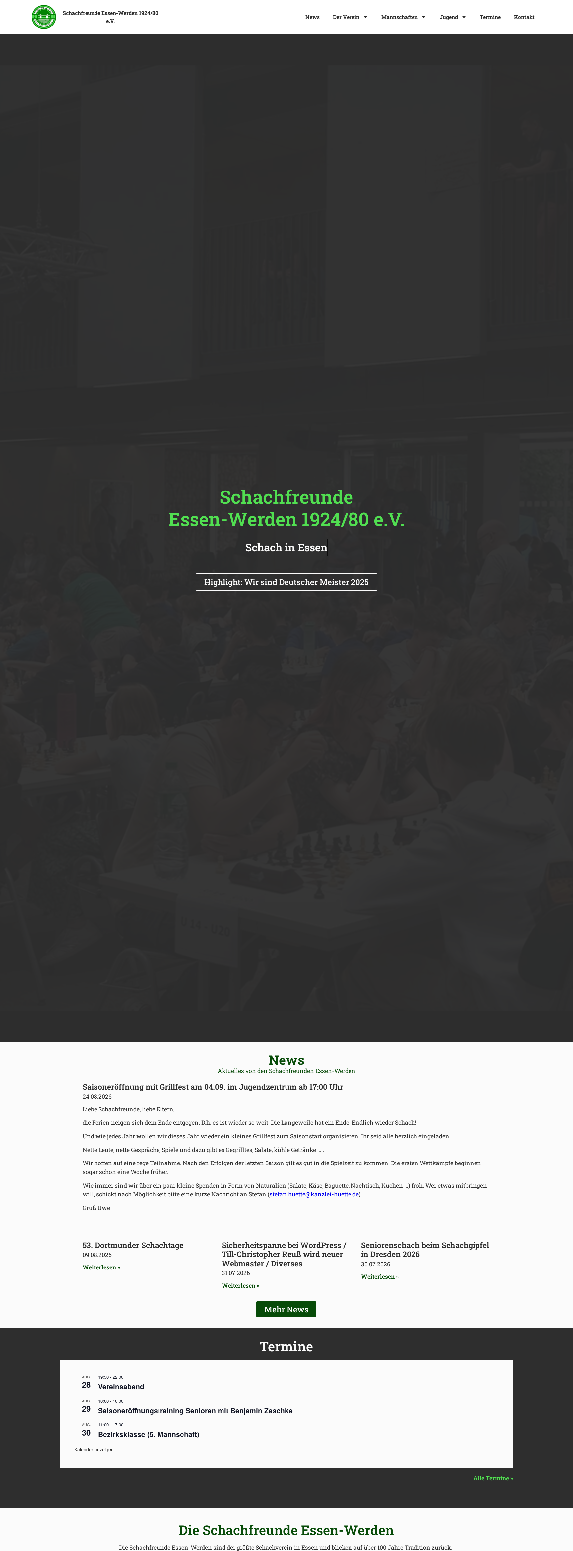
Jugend (449, 16)
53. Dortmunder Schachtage (133, 1245)
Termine (490, 16)
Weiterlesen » (101, 1267)
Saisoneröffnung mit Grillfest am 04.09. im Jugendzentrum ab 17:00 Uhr (213, 1087)
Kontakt (524, 16)
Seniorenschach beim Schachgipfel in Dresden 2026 (425, 1249)
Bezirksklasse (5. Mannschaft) (148, 1434)
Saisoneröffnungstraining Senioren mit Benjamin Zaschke (195, 1410)
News (312, 16)
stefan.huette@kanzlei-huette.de (314, 1194)
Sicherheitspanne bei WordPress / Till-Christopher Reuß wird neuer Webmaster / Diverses (284, 1254)
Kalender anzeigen (94, 1449)
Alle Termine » (493, 1478)
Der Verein (346, 16)
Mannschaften (399, 16)
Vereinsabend (121, 1386)
